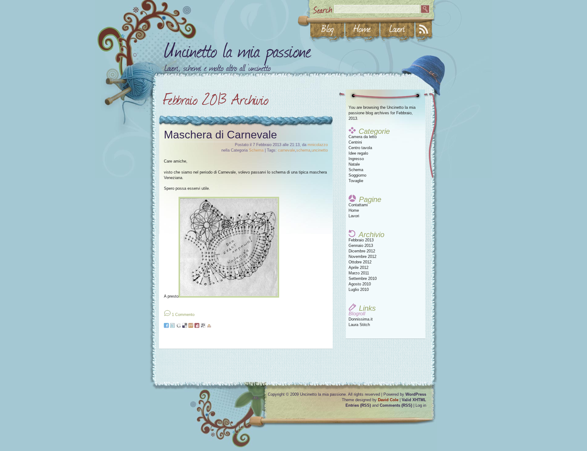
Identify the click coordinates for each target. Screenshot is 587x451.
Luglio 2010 (359, 289)
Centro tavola (360, 147)
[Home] (362, 28)
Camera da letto (363, 136)
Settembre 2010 (363, 278)
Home (354, 210)
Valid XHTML (414, 400)
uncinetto (320, 150)
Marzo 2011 (359, 273)
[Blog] (327, 28)
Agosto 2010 (360, 284)
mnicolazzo (318, 144)
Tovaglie (356, 180)
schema (303, 150)
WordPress (415, 394)
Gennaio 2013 (361, 245)
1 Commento (183, 314)
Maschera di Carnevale (220, 134)
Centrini (355, 142)
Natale (354, 164)
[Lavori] (397, 28)
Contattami (358, 205)
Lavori (354, 216)
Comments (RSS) (396, 405)
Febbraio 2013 (361, 240)
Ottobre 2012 (360, 262)
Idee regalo (358, 153)
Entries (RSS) (358, 405)
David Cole (388, 400)
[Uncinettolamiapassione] (238, 48)
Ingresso (356, 158)
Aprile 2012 (358, 267)
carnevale (286, 150)
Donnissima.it (361, 319)
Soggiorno (357, 175)
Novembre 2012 (362, 256)
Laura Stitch (359, 324)
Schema (356, 169)
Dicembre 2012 (362, 251)
